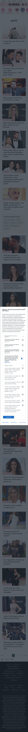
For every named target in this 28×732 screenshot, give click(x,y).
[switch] (22, 340)
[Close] (25, 309)
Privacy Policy (22, 422)
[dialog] (14, 366)
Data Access (14, 422)
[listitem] (14, 336)
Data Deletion (5, 422)
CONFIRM (8, 417)
